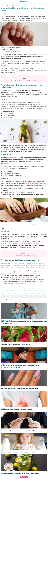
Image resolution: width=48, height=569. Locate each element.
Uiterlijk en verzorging (9, 5)
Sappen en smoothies (6, 471)
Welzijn (2, 5)
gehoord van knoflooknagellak (33, 183)
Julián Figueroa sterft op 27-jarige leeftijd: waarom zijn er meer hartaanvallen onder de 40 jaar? (20, 366)
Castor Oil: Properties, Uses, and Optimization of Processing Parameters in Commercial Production (23, 243)
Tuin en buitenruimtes (6, 343)
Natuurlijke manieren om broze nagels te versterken (24, 80)
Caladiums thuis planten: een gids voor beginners (16, 344)
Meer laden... (24, 476)
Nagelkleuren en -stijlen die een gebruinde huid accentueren (19, 388)
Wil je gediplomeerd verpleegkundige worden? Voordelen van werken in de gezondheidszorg (24, 322)
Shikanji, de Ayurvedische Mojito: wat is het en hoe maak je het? (20, 473)
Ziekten (3, 364)
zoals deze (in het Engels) (7, 108)
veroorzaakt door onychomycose (23, 226)
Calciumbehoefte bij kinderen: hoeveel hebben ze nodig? (18, 452)
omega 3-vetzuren (16, 157)
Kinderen (3, 450)
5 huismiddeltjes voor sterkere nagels (24, 255)
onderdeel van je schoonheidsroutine (24, 277)
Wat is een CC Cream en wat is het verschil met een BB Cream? (20, 431)
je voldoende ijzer (14, 92)
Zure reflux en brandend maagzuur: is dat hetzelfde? (17, 409)
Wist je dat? (3, 429)
